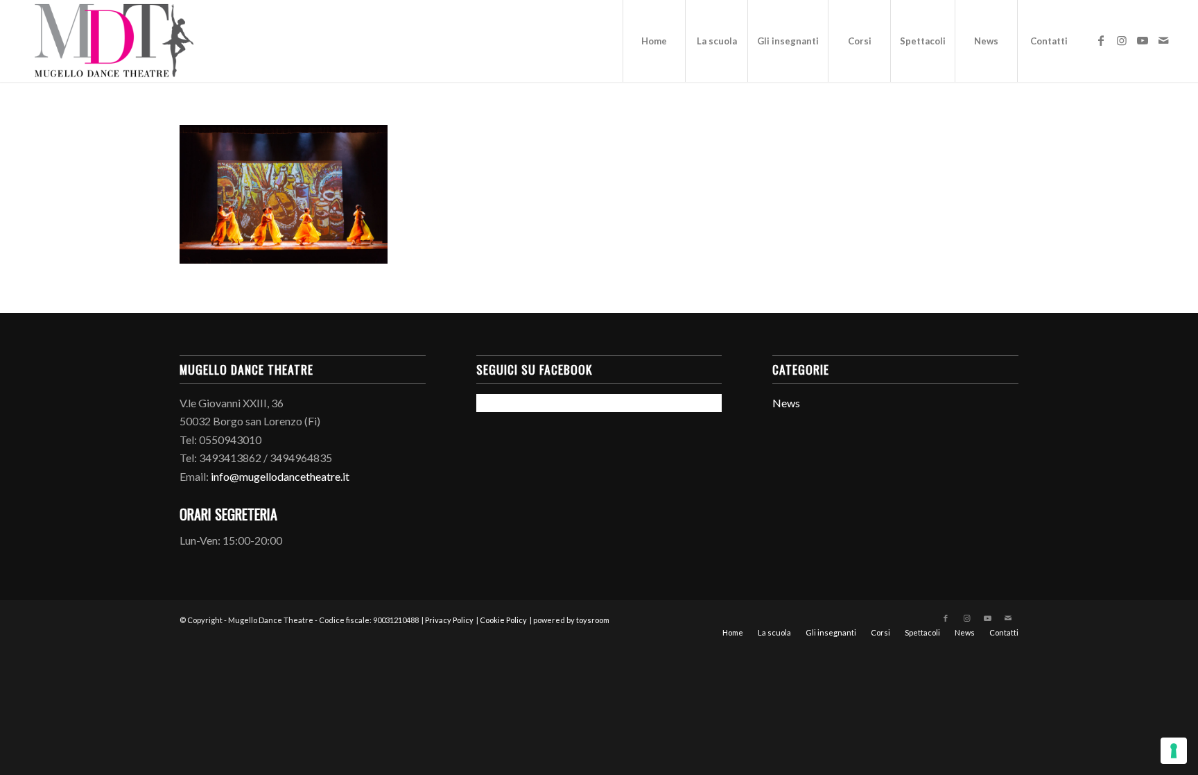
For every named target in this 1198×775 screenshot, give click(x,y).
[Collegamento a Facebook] (1101, 40)
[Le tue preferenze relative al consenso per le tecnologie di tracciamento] (1174, 751)
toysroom (592, 619)
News (786, 402)
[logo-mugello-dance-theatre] (113, 41)
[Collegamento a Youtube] (1142, 40)
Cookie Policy (503, 619)
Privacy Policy (449, 619)
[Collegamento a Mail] (1163, 40)
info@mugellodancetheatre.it (280, 476)
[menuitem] (654, 41)
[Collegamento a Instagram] (1121, 40)
